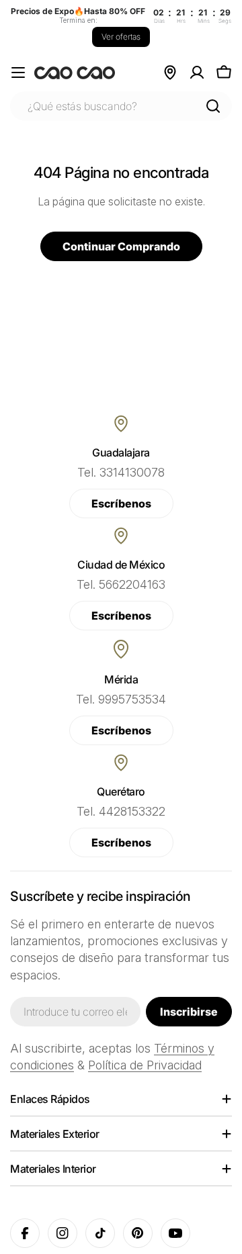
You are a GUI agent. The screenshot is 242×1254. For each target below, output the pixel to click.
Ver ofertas (121, 37)
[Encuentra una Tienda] (170, 72)
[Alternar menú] (18, 72)
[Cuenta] (197, 72)
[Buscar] (213, 106)
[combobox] (121, 106)
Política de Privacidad (145, 1065)
